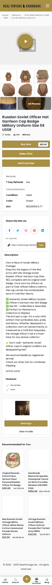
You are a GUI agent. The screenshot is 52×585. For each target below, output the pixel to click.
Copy (41, 245)
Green (29, 200)
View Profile (26, 431)
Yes (28, 182)
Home (5, 15)
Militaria (16, 15)
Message (26, 423)
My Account (36, 582)
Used (29, 195)
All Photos (34, 103)
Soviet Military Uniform (24, 18)
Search (15, 582)
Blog (47, 582)
